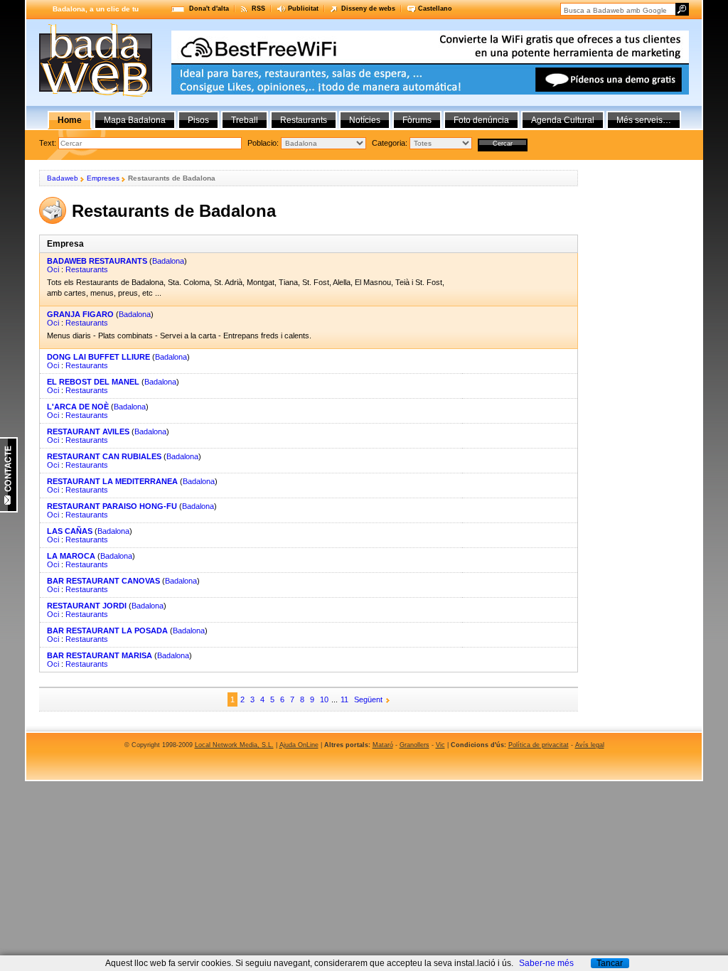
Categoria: (391, 143)
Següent (368, 699)
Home (70, 120)
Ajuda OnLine (298, 745)
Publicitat (303, 8)
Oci (53, 269)
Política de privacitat (538, 745)
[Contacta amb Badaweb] (9, 510)
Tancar (609, 963)
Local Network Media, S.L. (234, 745)
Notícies (364, 120)
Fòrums (417, 120)
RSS (258, 8)
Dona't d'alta (209, 8)
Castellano (435, 8)
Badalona (168, 261)
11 (344, 699)
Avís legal (589, 745)
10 (324, 699)
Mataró (383, 745)
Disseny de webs (368, 8)
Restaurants (86, 269)
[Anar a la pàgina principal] (95, 94)
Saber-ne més (546, 963)
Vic (440, 745)
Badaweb (62, 178)
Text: (48, 143)
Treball (244, 120)
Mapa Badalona (135, 120)
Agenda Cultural (562, 120)
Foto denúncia (481, 120)
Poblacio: (264, 143)
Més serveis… (643, 120)
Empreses (103, 178)
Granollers (414, 745)
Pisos (198, 120)
